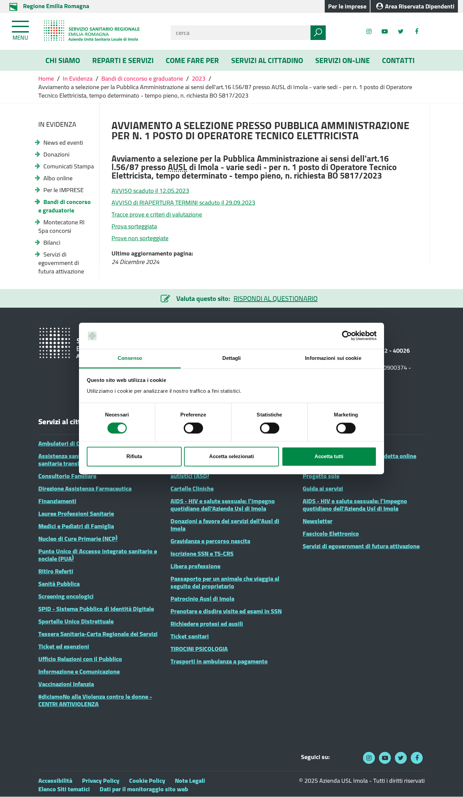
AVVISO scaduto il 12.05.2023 (150, 190)
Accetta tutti (329, 456)
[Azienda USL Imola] (100, 31)
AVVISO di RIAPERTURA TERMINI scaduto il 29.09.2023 (183, 202)
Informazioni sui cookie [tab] (333, 358)
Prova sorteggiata (134, 226)
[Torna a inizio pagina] (448, 782)
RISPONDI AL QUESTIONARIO (276, 298)
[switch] (193, 428)
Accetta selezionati (231, 456)
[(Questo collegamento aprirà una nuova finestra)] (417, 31)
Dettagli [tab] (231, 358)
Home (46, 78)
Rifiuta (134, 456)
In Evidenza (78, 78)
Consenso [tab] (130, 358)
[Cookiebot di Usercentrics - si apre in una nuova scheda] (347, 336)
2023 (198, 78)
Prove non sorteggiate (140, 238)
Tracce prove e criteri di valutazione (157, 214)
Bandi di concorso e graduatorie (142, 78)
